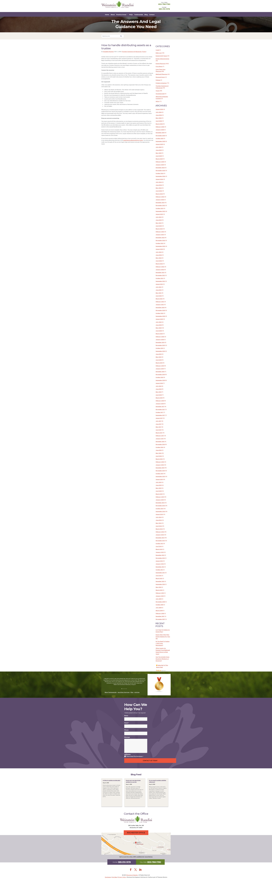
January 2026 (160, 129)
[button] (104, 685)
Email (126, 723)
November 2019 (160, 345)
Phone (126, 730)
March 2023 (159, 229)
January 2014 (160, 535)
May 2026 (159, 118)
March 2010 (159, 590)
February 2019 (160, 366)
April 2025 (159, 156)
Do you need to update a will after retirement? (162, 643)
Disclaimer (127, 754)
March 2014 (159, 529)
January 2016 (160, 465)
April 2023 (159, 226)
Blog (146, 14)
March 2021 (159, 299)
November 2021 (160, 275)
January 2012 (160, 564)
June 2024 (159, 185)
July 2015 (158, 482)
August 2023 (159, 214)
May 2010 (158, 587)
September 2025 (160, 141)
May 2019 (158, 357)
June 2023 (159, 220)
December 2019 (160, 342)
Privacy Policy (122, 877)
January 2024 (160, 199)
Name (126, 715)
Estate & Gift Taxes (161, 56)
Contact (151, 14)
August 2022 (159, 249)
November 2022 (160, 240)
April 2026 (159, 121)
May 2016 (158, 453)
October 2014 (159, 508)
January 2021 (160, 304)
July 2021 (158, 287)
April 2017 (159, 430)
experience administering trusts (133, 140)
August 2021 (159, 284)
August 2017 (159, 418)
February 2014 (160, 532)
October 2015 (159, 473)
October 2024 (159, 173)
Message (127, 737)
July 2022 (159, 252)
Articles (136, 692)
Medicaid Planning (161, 74)
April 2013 (159, 546)
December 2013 (160, 537)
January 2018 (160, 403)
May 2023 (159, 223)
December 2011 (160, 567)
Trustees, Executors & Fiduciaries (132, 51)
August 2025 (159, 144)
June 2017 (159, 424)
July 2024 (159, 182)
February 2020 (160, 336)
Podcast (158, 80)
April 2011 (159, 575)
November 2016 (160, 444)
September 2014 (160, 511)
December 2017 (160, 406)
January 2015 (160, 500)
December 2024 (160, 167)
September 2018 (160, 380)
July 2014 (158, 517)
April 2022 (159, 261)
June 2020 (159, 325)
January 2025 (160, 164)
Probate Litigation (161, 83)
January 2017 (160, 438)
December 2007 (160, 616)
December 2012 (160, 555)
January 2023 (160, 234)
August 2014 (159, 514)
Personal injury (160, 77)
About (113, 14)
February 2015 (160, 497)
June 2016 (159, 450)
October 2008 (159, 604)
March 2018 (159, 398)
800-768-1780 (164, 4)
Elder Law (159, 53)
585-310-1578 (164, 9)
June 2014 (159, 520)
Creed (157, 50)
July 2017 (158, 421)
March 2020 (159, 333)
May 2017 (158, 427)
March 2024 (159, 194)
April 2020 (159, 331)
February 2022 (160, 266)
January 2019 (160, 368)
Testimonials (138, 14)
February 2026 (160, 127)
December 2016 (160, 441)
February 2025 (160, 162)
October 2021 (159, 278)
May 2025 (159, 153)
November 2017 (160, 409)
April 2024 (159, 191)
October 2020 (159, 313)
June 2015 (159, 485)
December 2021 (160, 272)
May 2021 (158, 293)
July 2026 (159, 112)
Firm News (159, 66)
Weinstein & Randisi (132, 875)
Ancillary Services (124, 692)
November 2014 (160, 505)
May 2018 (158, 392)
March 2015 (159, 494)
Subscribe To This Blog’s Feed (162, 666)
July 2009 (159, 599)
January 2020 (160, 339)
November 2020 (160, 310)
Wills (157, 101)
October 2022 (159, 243)
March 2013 (159, 549)
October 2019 (159, 348)
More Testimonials (111, 692)
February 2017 (160, 435)
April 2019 (159, 360)
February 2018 (160, 401)
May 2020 (159, 328)
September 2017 (160, 415)
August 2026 (159, 109)
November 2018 (160, 374)
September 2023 (160, 211)
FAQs (131, 14)
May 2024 (159, 188)
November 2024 (160, 170)
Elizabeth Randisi (108, 51)
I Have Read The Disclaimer (134, 756)
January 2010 (160, 596)
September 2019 (160, 351)
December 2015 (160, 468)
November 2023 (160, 205)
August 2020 (159, 319)
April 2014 (159, 526)
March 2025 (159, 159)
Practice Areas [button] (121, 14)
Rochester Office (136, 833)
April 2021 (159, 296)
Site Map (114, 877)
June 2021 (159, 290)
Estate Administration (162, 59)
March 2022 (159, 264)
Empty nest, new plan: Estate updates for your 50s (163, 636)
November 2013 (160, 540)
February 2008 (160, 613)
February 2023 (160, 231)
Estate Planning (160, 63)
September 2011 (160, 572)
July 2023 (159, 217)
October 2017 (159, 412)
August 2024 (159, 179)
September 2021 (160, 281)
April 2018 (159, 395)
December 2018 (160, 371)
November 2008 (160, 602)
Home (107, 14)
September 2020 (160, 316)
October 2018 (159, 377)
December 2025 (160, 132)
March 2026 (159, 124)
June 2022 (159, 255)
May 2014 (158, 523)
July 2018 (158, 386)
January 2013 (160, 552)
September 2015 (160, 476)
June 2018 (159, 389)
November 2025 (160, 135)
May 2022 (159, 258)
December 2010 (160, 581)
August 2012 (159, 561)
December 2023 (160, 202)
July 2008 (159, 607)
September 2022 (160, 246)
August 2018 (159, 383)
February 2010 (160, 593)
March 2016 (159, 459)
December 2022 (160, 237)
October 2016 (159, 447)
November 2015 (160, 470)
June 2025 (159, 150)
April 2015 (159, 491)
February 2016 (160, 462)
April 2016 (159, 456)
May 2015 (158, 488)
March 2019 (159, 363)
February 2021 (160, 301)
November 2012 (160, 558)
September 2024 (160, 176)
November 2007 (160, 619)
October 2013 (159, 543)
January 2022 (160, 269)
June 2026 (159, 115)
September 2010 (160, 584)
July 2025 (159, 147)
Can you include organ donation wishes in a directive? (162, 659)
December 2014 (160, 502)
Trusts (144, 51)
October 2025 (159, 138)
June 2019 (159, 354)
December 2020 (160, 307)
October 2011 (159, 570)
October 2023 (159, 208)
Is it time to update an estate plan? (111, 780)
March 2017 (159, 433)
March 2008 (159, 610)
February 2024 (160, 197)
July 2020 (159, 322)
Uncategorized (160, 93)
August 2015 (159, 479)
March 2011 (159, 578)
